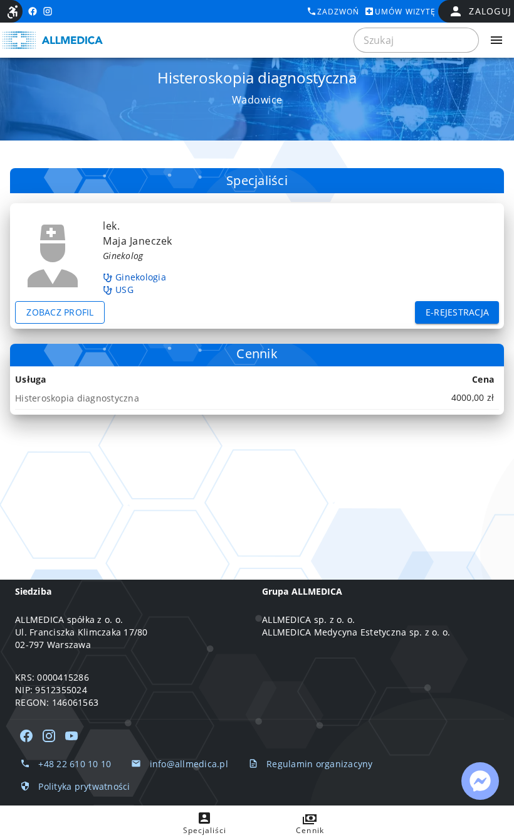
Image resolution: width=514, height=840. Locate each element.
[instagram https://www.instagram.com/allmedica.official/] (47, 11)
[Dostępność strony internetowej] (12, 11)
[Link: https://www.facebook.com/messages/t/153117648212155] (480, 781)
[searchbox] (416, 40)
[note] (257, 398)
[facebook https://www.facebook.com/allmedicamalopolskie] (32, 11)
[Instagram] (49, 736)
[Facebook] (26, 736)
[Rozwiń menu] (496, 40)
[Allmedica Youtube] (71, 736)
